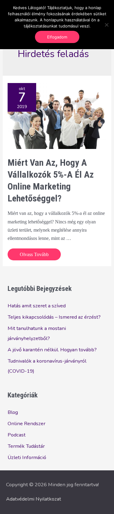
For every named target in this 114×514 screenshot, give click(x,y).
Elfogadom (57, 36)
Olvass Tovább (34, 255)
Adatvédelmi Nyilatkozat (33, 498)
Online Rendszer (26, 423)
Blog (13, 412)
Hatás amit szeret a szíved (37, 305)
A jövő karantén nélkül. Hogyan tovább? (52, 349)
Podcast (17, 434)
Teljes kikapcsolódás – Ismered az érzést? (54, 316)
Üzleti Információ (27, 457)
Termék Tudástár (26, 446)
